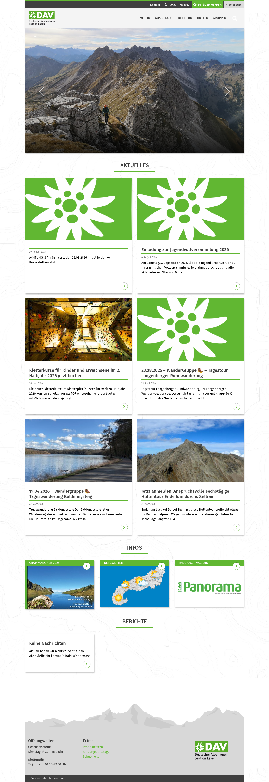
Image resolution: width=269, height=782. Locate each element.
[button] (41, 62)
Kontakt (155, 5)
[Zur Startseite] (41, 18)
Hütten (202, 18)
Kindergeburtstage (96, 752)
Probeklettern (93, 747)
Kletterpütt (233, 4)
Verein (145, 18)
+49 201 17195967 (178, 5)
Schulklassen (92, 756)
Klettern (185, 18)
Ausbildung (164, 18)
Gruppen (219, 18)
